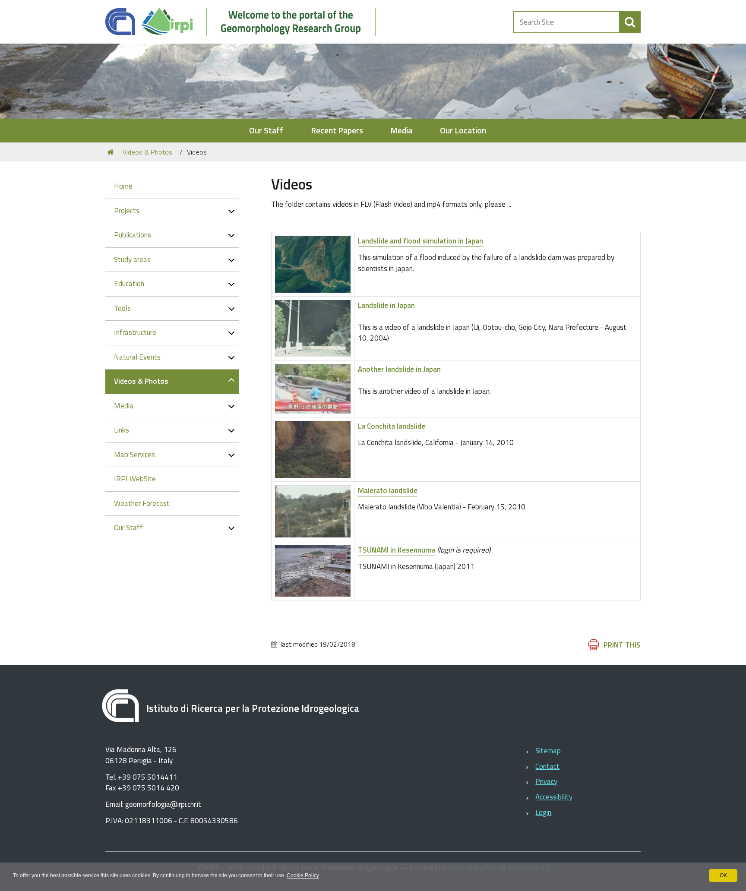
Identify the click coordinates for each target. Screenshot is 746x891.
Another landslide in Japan (399, 369)
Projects (126, 210)
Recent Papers (337, 130)
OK (723, 875)
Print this (622, 645)
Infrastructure (135, 332)
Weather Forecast (142, 503)
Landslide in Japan (386, 305)
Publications (132, 234)
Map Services (134, 454)
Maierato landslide (387, 490)
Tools (122, 308)
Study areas (132, 259)
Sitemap (548, 750)
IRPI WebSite (135, 478)
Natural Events (137, 357)
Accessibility (553, 797)
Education (129, 283)
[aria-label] (630, 22)
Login (543, 812)
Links (121, 430)
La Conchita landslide (391, 426)
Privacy (546, 781)
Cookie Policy (303, 875)
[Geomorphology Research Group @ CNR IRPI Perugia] (245, 22)
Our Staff (266, 130)
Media (401, 130)
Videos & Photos (147, 152)
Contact (547, 766)
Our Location (463, 130)
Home (123, 186)
